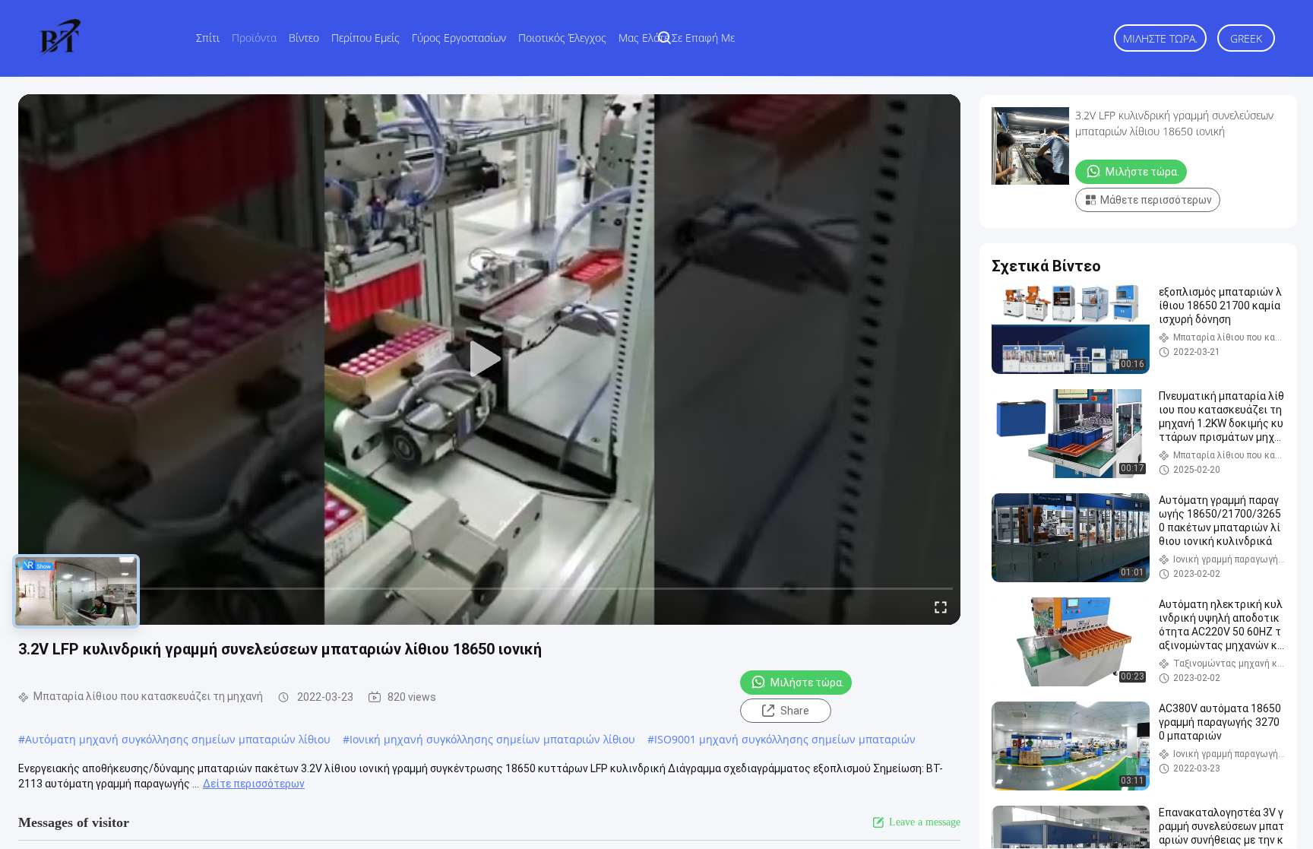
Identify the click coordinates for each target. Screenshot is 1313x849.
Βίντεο (304, 37)
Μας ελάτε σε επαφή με (677, 37)
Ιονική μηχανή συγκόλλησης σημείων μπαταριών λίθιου (492, 739)
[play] (489, 360)
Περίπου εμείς (365, 37)
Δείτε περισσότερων (254, 784)
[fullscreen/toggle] (940, 606)
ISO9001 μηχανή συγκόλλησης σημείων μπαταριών (785, 739)
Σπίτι (208, 37)
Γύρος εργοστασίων (459, 37)
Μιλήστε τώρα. (1160, 38)
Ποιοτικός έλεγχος (562, 37)
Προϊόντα (254, 37)
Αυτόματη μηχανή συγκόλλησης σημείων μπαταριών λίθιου (178, 739)
